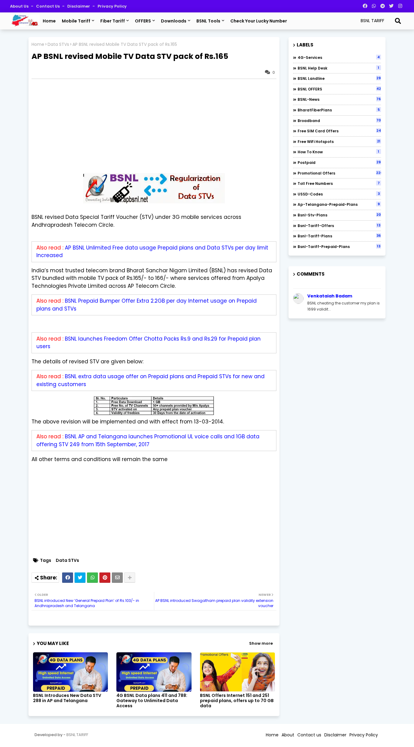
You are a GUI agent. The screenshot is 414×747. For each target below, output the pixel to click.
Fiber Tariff (112, 21)
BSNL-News (339, 99)
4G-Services (339, 57)
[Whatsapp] (92, 577)
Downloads (173, 21)
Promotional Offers (339, 173)
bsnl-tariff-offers (339, 225)
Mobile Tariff (76, 21)
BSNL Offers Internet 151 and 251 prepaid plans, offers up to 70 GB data (237, 700)
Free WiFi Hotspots (339, 141)
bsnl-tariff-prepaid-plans (339, 246)
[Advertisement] (157, 125)
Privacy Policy (112, 6)
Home (49, 21)
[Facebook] (67, 577)
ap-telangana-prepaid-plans (339, 204)
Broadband (339, 120)
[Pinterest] (104, 577)
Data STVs (58, 44)
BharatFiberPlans (339, 110)
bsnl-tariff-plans (339, 236)
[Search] (398, 21)
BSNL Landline (339, 78)
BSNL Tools (208, 21)
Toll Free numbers (339, 183)
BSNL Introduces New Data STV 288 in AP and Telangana (67, 698)
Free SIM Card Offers (339, 131)
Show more (261, 643)
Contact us (48, 6)
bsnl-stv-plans (339, 215)
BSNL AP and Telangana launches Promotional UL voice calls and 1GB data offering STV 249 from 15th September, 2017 (147, 440)
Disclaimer (79, 6)
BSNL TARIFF (77, 735)
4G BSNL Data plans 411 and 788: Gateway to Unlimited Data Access (151, 700)
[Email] (117, 577)
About (288, 735)
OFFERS (143, 21)
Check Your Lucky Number (258, 21)
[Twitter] (80, 577)
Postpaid (339, 162)
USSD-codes (339, 194)
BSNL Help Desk (338, 68)
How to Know (338, 151)
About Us (19, 6)
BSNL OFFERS (339, 89)
